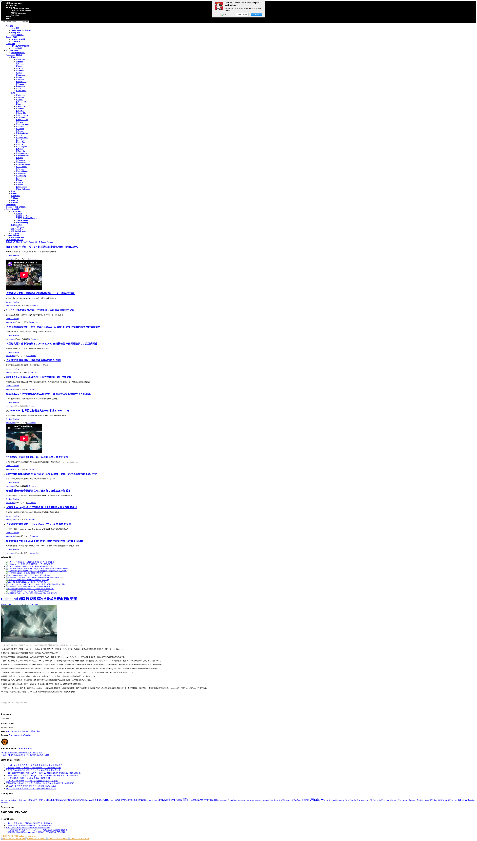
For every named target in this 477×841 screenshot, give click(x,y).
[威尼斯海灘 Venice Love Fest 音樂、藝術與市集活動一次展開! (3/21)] (31, 593)
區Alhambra (20, 95)
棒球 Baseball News (18, 231)
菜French (19, 68)
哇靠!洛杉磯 (8, 836)
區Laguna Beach (22, 138)
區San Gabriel (21, 167)
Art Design (4, 800)
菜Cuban (19, 66)
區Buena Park (21, 106)
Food (111, 800)
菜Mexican (20, 79)
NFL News (15, 233)
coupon (25, 800)
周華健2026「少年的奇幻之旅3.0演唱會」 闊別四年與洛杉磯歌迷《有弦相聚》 (49, 393)
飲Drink (14, 193)
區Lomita (19, 144)
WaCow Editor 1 (7, 604)
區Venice (19, 182)
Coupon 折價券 (11, 37)
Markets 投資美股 (17, 237)
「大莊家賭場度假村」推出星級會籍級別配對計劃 (33, 360)
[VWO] (224, 15)
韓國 (38, 731)
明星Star (382, 800)
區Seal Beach (21, 173)
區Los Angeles (21, 147)
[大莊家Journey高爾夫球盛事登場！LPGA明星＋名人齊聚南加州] (30, 589)
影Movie (360, 800)
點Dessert (14, 202)
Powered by (218, 15)
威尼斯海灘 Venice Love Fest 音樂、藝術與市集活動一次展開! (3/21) (44, 540)
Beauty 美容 (17, 800)
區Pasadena (20, 160)
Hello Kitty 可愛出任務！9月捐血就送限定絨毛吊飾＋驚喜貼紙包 (42, 246)
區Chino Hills (21, 113)
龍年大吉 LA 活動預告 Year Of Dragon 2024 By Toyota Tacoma (29, 242)
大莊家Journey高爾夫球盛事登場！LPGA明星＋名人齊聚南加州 (41, 507)
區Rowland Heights (23, 164)
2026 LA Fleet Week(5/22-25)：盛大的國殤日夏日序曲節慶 (39, 377)
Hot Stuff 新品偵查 (18, 53)
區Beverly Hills (21, 102)
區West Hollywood (23, 189)
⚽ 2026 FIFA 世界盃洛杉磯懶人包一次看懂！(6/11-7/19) (37, 410)
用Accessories (403, 800)
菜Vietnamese (21, 91)
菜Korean (19, 77)
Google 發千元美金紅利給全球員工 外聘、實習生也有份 (22, 753)
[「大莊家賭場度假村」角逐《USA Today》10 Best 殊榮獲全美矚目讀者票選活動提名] (37, 569)
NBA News (20, 227)
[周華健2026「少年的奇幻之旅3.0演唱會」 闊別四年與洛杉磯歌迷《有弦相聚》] (35, 577)
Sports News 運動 (12, 209)
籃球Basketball (16, 225)
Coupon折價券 (35, 800)
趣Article (454, 800)
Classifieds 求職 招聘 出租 (16, 207)
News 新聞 (181, 799)
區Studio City (21, 176)
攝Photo (367, 800)
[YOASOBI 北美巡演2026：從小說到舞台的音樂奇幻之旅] (27, 582)
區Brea (18, 104)
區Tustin (19, 180)
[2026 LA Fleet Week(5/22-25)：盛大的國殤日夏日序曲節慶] (28, 575)
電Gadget (471, 800)
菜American (20, 59)
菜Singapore (20, 84)
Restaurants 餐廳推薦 (14, 55)
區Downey (20, 122)
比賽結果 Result (22, 220)
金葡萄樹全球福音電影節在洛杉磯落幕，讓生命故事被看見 (38, 490)
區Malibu (19, 149)
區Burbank (20, 109)
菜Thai (18, 88)
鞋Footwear (4, 802)
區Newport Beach (22, 155)
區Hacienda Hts (22, 133)
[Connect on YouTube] (78, 839)
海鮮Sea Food (21, 82)
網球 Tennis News (17, 229)
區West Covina (21, 187)
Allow (257, 15)
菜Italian (19, 73)
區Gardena (20, 129)
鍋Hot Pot (14, 200)
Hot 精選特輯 (11, 205)
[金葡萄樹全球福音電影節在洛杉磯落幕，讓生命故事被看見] (28, 586)
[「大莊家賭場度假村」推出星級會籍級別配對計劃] (24, 573)
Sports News (232, 800)
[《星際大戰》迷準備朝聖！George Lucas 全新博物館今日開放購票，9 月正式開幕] (36, 571)
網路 (23, 731)
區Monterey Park (22, 153)
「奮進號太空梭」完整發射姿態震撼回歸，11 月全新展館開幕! (40, 293)
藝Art (427, 800)
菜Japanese (20, 75)
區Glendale (20, 131)
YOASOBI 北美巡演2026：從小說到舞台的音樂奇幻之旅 (37, 457)
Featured (103, 799)
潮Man (387, 800)
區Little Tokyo (21, 142)
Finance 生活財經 (12, 235)
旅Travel (374, 800)
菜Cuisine (14, 57)
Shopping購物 (223, 800)
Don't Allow (242, 15)
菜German (20, 71)
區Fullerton (20, 126)
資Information (444, 800)
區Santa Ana (20, 169)
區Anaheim (20, 97)
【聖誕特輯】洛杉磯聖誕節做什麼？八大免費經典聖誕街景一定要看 (25, 755)
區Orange (19, 158)
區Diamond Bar (22, 120)
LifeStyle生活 (166, 799)
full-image (140, 799)
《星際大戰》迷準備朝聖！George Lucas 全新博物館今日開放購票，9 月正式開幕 (51, 343)
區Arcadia (19, 100)
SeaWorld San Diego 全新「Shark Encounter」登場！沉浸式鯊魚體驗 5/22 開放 (51, 474)
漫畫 (19, 731)
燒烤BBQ (19, 62)
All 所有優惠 (15, 41)
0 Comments (33, 259)
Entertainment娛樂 (15, 735)
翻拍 (28, 731)
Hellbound (9, 731)
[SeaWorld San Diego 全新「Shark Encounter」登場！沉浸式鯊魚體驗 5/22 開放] (35, 584)
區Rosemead (21, 162)
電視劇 (33, 731)
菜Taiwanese (20, 86)
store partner (254, 800)
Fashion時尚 (91, 800)
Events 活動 (10, 44)
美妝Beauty (421, 800)
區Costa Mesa (21, 117)
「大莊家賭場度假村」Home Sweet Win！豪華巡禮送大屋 (38, 524)
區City (13, 93)
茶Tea (13, 191)
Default (48, 799)
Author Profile (25, 748)
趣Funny (462, 800)
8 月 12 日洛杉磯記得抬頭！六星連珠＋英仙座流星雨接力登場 (40, 310)
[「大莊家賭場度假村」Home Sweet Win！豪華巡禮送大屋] (27, 591)
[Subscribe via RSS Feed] (13, 839)
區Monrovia (20, 151)
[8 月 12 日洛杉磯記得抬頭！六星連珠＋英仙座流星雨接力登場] (29, 566)
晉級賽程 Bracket (22, 216)
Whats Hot (27, 735)
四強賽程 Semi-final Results (26, 218)
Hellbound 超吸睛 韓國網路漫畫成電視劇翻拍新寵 (39, 599)
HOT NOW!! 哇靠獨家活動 (20, 46)
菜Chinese (20, 64)
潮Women (393, 800)
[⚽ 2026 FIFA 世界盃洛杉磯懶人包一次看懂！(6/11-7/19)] (27, 580)
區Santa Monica (22, 171)
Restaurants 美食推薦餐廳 (204, 800)
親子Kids (433, 800)
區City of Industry (22, 115)
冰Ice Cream (15, 196)
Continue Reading (12, 255)
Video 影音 (290, 800)
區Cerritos (20, 111)
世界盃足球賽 (16, 211)
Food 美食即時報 (12, 50)
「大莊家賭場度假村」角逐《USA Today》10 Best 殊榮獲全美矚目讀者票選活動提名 (53, 326)
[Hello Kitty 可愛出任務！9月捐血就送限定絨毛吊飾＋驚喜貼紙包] (30, 562)
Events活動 (79, 800)
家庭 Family (350, 800)
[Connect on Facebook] (57, 839)
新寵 (15, 731)
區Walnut (19, 185)
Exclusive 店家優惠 (18, 39)
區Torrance (20, 178)
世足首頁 (19, 214)
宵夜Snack (15, 198)
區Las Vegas (20, 140)
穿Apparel (412, 800)
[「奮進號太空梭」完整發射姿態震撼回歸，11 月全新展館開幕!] (29, 564)
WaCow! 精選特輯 (301, 800)
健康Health (331, 800)
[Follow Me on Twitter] (35, 839)
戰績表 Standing (22, 223)
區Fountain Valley (22, 124)
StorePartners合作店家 (14, 240)
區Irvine (19, 135)
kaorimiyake (10, 259)
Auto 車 (10, 800)
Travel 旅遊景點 (279, 800)
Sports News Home (243, 800)
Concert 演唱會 (16, 48)
